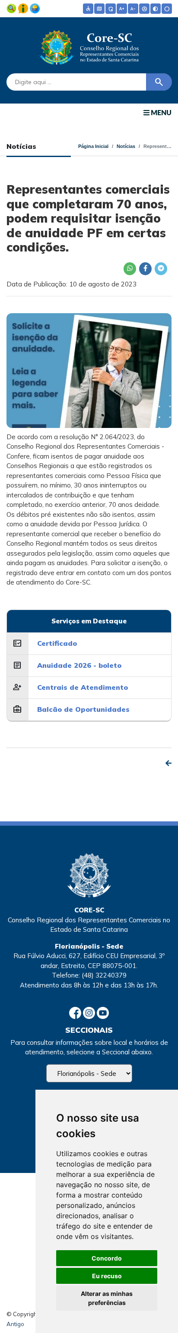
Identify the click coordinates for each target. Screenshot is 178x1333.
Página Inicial (93, 146)
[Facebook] (76, 1012)
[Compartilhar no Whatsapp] (129, 268)
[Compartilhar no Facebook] (145, 268)
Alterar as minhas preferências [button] (107, 1298)
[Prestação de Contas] (35, 7)
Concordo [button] (107, 1258)
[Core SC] (89, 45)
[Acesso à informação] (24, 7)
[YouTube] (103, 1012)
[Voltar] (168, 763)
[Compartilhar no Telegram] (160, 268)
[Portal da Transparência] (12, 7)
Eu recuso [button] (107, 1276)
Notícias (126, 146)
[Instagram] (90, 1012)
